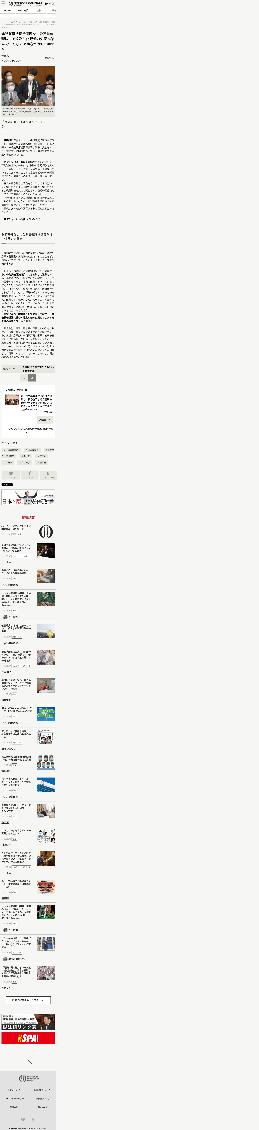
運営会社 (14, 1107)
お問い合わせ (42, 1107)
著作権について (42, 1099)
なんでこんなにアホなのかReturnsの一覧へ (30, 430)
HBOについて (14, 1090)
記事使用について (42, 1090)
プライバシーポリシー (14, 1099)
